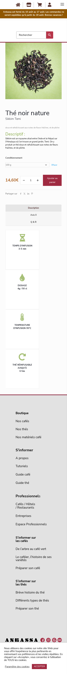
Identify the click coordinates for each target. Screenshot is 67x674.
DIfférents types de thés (32, 600)
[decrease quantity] (24, 180)
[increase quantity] (37, 180)
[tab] (33, 208)
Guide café (23, 474)
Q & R (33, 222)
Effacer (54, 165)
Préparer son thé (27, 608)
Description (33, 208)
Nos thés (22, 429)
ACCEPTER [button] (39, 666)
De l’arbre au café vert (31, 549)
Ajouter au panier (52, 180)
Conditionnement (13, 157)
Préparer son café (28, 568)
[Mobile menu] (62, 4)
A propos (22, 458)
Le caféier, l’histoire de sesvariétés (34, 558)
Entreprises (23, 516)
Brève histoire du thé (30, 592)
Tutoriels (22, 466)
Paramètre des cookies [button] (17, 666)
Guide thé (22, 483)
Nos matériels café (28, 437)
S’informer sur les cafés (26, 539)
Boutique (22, 413)
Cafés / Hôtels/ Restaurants (25, 506)
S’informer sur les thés (26, 583)
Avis (33, 215)
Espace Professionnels (31, 524)
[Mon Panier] (39, 5)
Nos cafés (22, 421)
